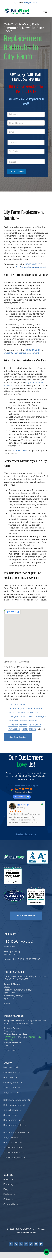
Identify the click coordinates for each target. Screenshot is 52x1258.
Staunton (23, 724)
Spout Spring (35, 724)
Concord (24, 716)
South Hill (20, 712)
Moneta (32, 728)
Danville (33, 716)
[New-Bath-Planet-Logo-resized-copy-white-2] (14, 856)
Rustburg (33, 720)
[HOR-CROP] (17, 9)
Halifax (25, 728)
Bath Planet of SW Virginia (26, 785)
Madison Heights (16, 708)
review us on (20, 796)
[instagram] (21, 1244)
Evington (42, 716)
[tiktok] (31, 1244)
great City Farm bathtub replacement (21, 353)
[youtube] (36, 1244)
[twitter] (16, 1244)
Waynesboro (14, 728)
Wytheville (13, 720)
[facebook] (11, 1244)
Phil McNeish (23, 804)
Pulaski (11, 712)
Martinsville (25, 704)
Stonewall (13, 724)
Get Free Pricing (16, 172)
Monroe (29, 708)
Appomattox (32, 712)
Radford (23, 720)
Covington (13, 716)
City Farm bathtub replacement (30, 267)
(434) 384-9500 (32, 264)
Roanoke (38, 708)
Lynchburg (13, 704)
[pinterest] (26, 1244)
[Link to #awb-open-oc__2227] (45, 11)
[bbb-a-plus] (37, 851)
